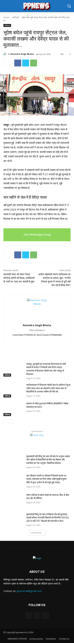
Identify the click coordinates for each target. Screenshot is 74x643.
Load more (36, 532)
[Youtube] (43, 340)
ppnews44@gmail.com (29, 591)
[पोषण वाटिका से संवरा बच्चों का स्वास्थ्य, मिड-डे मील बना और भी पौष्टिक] (13, 500)
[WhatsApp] (33, 63)
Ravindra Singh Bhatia (22, 54)
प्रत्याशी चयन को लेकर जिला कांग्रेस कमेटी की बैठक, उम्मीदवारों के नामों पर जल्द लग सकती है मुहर (19, 278)
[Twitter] (25, 63)
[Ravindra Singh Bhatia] (5, 54)
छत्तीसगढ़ (15, 17)
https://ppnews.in (37, 330)
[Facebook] (17, 63)
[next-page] (11, 422)
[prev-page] (5, 422)
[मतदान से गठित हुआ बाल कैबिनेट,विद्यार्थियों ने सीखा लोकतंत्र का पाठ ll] (13, 409)
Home (6, 17)
